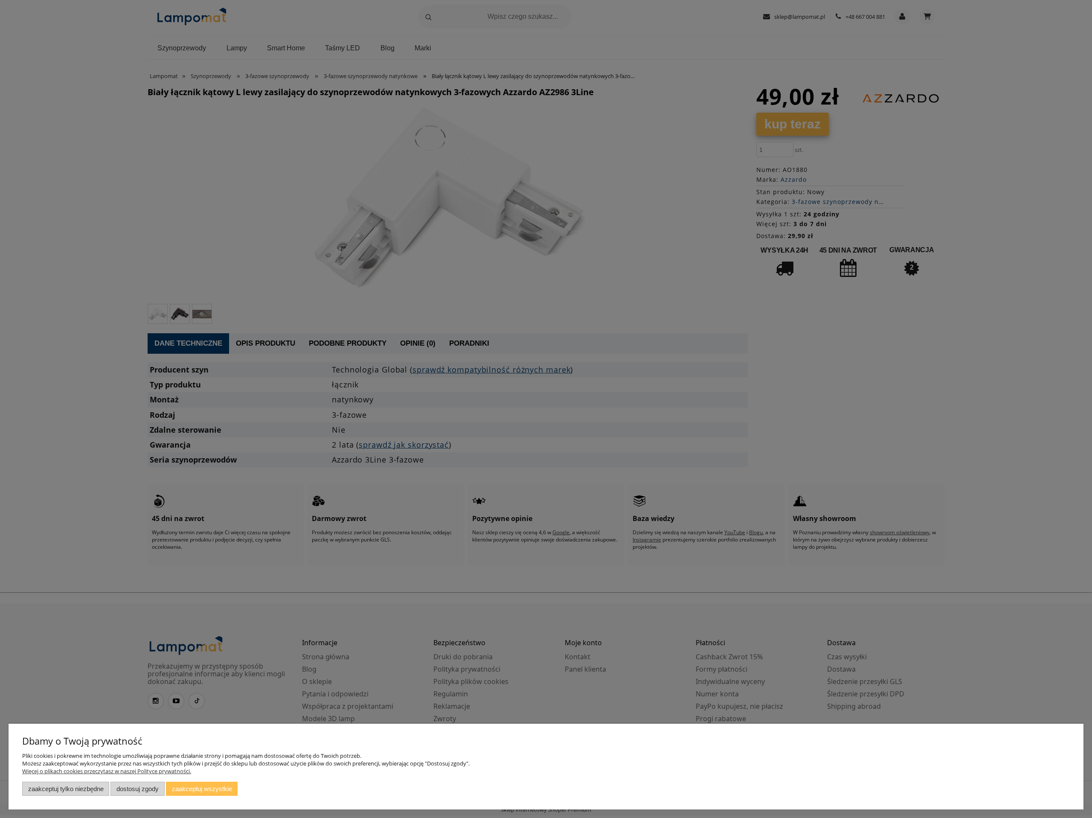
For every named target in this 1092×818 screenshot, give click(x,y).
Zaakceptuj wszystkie (202, 788)
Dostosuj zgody (137, 788)
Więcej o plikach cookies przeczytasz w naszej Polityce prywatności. (106, 771)
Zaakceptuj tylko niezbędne (66, 788)
